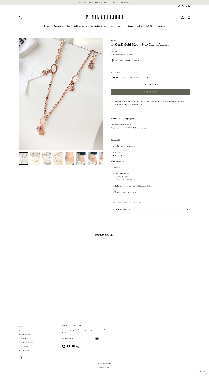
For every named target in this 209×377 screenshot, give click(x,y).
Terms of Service (24, 350)
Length (133, 72)
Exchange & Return (25, 338)
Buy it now (150, 92)
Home (113, 40)
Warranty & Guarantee (26, 342)
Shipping (114, 54)
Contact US (22, 326)
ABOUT (149, 26)
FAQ (20, 330)
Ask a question (121, 209)
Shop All (57, 26)
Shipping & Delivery (25, 334)
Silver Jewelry (116, 26)
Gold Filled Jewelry (99, 26)
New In (47, 26)
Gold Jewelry (79, 26)
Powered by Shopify (104, 367)
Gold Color (117, 72)
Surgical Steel (134, 26)
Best (68, 26)
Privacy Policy (23, 346)
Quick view (39, 294)
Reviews (161, 26)
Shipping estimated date (127, 203)
